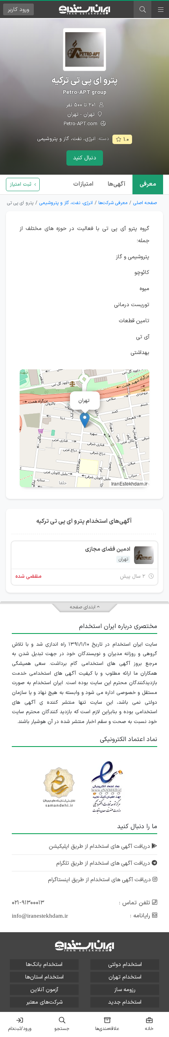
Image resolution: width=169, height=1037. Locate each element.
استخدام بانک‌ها (44, 964)
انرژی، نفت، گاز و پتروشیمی (66, 139)
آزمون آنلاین (44, 990)
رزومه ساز (125, 990)
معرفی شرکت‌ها (112, 202)
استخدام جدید (124, 1002)
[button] (85, 420)
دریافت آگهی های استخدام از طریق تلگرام (104, 863)
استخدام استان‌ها (44, 977)
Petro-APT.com (81, 124)
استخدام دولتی (125, 964)
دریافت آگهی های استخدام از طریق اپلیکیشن (100, 846)
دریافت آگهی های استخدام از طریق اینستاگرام (100, 880)
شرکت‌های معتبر (44, 1002)
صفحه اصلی (145, 202)
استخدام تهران (124, 977)
